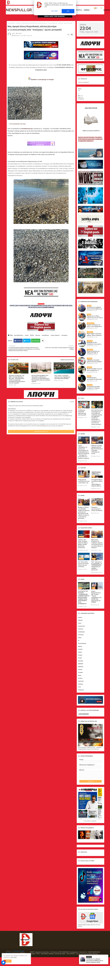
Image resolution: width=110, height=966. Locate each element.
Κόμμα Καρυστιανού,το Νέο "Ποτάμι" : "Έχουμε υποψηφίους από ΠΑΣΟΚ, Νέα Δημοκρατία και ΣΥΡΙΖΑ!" (96, 596)
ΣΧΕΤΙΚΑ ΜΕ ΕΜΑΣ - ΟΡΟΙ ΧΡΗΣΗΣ (64, 953)
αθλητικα (80, 620)
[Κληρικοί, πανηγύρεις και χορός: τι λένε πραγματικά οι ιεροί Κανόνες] (82, 326)
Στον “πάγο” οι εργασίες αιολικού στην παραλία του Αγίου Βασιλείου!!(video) (62, 377)
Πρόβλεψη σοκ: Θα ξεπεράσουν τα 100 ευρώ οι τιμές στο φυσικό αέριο (94, 344)
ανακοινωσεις (81, 626)
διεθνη (79, 637)
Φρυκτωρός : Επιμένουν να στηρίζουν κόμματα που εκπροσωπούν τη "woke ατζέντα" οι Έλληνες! (97, 543)
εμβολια (80, 646)
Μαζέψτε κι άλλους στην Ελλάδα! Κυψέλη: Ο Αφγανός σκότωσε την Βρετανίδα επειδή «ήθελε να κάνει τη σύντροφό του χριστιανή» (83, 513)
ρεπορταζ (80, 672)
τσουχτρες (18, 23)
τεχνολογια (81, 681)
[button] (101, 8)
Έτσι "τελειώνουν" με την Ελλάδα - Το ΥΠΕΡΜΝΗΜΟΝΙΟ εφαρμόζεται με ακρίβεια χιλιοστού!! (96, 565)
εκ (78, 640)
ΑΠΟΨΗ (32, 952)
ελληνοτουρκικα (82, 643)
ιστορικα (80, 655)
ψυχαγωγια (81, 689)
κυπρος (80, 658)
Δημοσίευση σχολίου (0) (41, 431)
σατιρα (79, 675)
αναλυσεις (80, 629)
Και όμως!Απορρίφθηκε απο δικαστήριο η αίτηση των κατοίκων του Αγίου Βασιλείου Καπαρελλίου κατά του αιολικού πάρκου (41, 378)
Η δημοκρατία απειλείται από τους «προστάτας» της (84, 481)
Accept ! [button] (7, 961)
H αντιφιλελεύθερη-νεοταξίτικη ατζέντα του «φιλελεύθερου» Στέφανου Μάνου (97, 483)
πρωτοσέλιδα (87, 820)
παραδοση (80, 666)
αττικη (27, 335)
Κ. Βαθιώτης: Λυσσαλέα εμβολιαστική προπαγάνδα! (94, 360)
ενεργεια (80, 649)
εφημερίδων (94, 820)
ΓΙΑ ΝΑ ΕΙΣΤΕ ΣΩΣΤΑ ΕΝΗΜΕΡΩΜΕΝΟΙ (41, 307)
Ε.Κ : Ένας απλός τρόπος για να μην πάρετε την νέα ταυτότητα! (83, 564)
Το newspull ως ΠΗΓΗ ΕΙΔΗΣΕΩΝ (59, 952)
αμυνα (79, 623)
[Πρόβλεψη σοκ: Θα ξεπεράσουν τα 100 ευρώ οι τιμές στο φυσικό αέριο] (82, 343)
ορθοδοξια (80, 663)
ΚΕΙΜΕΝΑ (86, 10)
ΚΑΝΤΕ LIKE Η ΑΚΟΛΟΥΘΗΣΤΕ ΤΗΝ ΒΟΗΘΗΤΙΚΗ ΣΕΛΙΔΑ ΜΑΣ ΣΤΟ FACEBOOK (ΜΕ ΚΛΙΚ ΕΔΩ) (41, 305)
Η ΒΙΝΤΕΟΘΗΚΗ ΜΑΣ (94, 952)
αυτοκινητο (81, 634)
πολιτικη (80, 669)
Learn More (13, 957)
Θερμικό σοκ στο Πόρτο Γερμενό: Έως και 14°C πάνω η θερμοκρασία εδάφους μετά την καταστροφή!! (95, 318)
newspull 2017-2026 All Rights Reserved (87, 953)
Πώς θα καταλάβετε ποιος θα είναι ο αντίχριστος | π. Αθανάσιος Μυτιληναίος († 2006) (94, 371)
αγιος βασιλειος (18, 335)
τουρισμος (80, 684)
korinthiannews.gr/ (27, 128)
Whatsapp (36, 340)
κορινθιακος (45, 335)
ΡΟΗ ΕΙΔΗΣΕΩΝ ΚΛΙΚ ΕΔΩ (18, 124)
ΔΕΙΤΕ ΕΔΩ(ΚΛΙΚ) (84, 714)
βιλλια (32, 335)
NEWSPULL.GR (19, 10)
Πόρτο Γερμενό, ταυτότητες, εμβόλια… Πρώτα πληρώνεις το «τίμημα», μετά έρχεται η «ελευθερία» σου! (94, 336)
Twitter (28, 340)
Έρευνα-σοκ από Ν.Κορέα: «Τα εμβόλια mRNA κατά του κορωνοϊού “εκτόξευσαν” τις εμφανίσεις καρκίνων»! (90, 139)
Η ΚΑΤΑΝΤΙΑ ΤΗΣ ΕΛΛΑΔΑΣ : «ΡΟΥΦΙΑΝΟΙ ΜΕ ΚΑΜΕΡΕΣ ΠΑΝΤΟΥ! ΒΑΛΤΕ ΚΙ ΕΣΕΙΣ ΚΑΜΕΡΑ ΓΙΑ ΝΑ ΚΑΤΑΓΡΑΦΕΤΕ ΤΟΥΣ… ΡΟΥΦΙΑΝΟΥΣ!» (83, 597)
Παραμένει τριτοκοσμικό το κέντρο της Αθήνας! (96, 509)
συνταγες (80, 678)
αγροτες (80, 617)
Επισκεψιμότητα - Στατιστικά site (78, 952)
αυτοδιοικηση (81, 631)
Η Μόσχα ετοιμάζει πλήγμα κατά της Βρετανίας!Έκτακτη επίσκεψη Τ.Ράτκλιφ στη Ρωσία (97, 449)
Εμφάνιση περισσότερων (67, 359)
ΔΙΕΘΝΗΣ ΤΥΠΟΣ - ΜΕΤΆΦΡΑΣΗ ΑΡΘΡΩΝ (42, 953)
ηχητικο (80, 652)
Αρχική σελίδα (11, 23)
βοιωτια (38, 335)
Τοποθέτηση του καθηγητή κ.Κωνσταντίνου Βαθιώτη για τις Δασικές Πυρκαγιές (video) (94, 309)
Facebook (19, 340)
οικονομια (80, 660)
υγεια (79, 687)
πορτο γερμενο (55, 335)
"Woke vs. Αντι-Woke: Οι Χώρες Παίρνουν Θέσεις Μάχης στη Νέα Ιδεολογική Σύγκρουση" (83, 543)
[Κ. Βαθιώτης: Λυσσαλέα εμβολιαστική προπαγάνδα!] (82, 361)
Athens (83, 24)
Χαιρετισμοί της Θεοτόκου (42, 952)
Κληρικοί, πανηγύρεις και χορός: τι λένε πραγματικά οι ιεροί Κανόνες (94, 326)
